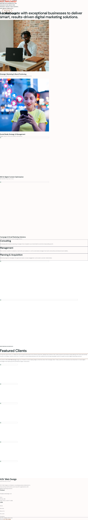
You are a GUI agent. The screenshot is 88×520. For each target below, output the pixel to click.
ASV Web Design (7, 519)
